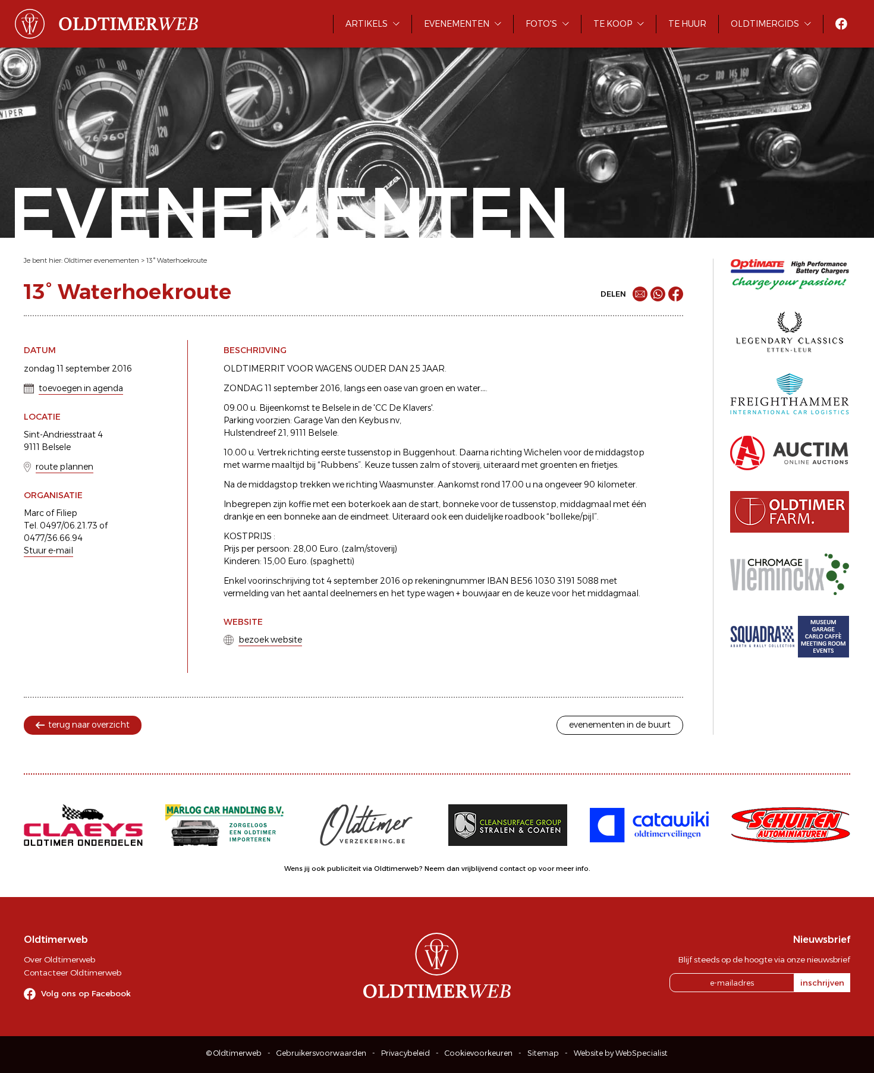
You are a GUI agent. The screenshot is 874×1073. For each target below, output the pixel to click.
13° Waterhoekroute (176, 260)
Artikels (366, 23)
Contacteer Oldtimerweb (72, 972)
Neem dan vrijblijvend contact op (481, 868)
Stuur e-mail (48, 550)
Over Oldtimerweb (59, 959)
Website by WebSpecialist (621, 1053)
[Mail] (640, 294)
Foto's (541, 23)
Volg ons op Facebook (86, 993)
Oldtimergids (765, 23)
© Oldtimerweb (234, 1053)
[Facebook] (675, 294)
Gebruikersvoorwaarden (321, 1053)
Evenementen (456, 23)
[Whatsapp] (657, 294)
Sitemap (543, 1053)
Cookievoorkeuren (479, 1053)
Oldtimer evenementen (101, 260)
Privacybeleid (405, 1053)
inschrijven (822, 982)
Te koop (612, 23)
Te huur (687, 23)
